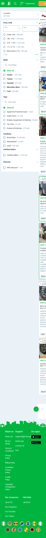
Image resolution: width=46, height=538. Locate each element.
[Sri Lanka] (14, 530)
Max (25, 27)
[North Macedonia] (38, 530)
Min (5, 27)
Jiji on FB (8, 502)
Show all (10, 71)
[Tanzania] (22, 524)
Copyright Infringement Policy (10, 486)
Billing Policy (10, 463)
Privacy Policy (8, 456)
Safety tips (19, 441)
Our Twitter (9, 516)
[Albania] (32, 530)
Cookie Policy (7, 478)
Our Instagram (11, 507)
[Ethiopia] (28, 524)
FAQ (17, 450)
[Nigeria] (4, 524)
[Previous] (36, 409)
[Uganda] (16, 524)
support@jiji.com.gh (23, 436)
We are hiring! (7, 442)
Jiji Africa (26, 502)
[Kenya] (10, 524)
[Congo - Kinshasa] (20, 530)
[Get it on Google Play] (36, 443)
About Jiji (9, 436)
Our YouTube (10, 512)
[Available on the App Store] (36, 437)
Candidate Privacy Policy (9, 469)
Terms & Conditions (9, 449)
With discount (15, 167)
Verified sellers (17, 155)
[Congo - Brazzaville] (26, 530)
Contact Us (19, 446)
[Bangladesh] (8, 530)
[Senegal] (34, 524)
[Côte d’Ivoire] (40, 524)
